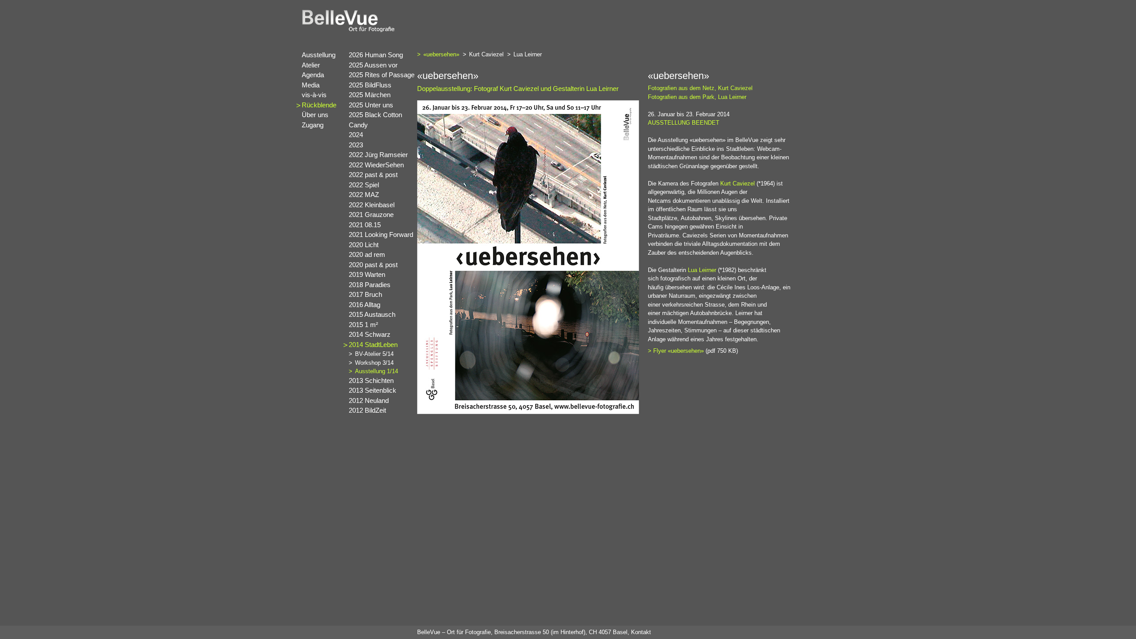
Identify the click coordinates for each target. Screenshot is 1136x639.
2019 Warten (367, 274)
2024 (356, 134)
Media (311, 85)
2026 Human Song (376, 55)
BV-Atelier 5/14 (374, 354)
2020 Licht (364, 244)
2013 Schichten (371, 380)
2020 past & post (373, 264)
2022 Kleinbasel (371, 205)
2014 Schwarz (369, 334)
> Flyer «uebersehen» (676, 350)
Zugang (312, 125)
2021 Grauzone (371, 214)
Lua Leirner (531, 54)
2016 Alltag (364, 304)
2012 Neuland (369, 400)
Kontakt (641, 632)
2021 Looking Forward (381, 234)
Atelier (311, 65)
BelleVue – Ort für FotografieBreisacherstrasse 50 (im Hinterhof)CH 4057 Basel (522, 632)
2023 (356, 145)
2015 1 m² (363, 324)
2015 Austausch (372, 314)
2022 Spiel (364, 185)
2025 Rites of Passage (381, 75)
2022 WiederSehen (376, 165)
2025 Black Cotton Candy (375, 120)
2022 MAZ (364, 194)
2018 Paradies (369, 284)
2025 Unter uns (371, 105)
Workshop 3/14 (374, 362)
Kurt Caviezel (489, 54)
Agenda (313, 75)
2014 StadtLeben (373, 344)
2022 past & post (373, 174)
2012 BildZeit (367, 410)
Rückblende (319, 105)
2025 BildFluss (370, 85)
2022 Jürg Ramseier (378, 154)
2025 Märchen (369, 95)
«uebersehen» (444, 54)
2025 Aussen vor (373, 65)
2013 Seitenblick (372, 390)
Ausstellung (318, 55)
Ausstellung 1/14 (376, 371)
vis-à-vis (314, 95)
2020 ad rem (367, 254)
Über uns (315, 114)
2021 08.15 (365, 225)
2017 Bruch (365, 294)
